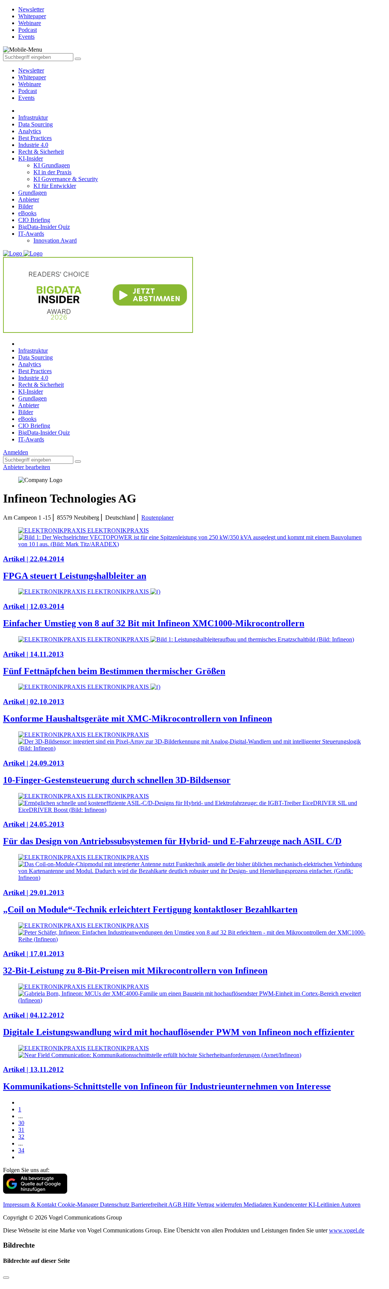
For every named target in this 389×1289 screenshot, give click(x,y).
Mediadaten (258, 1204)
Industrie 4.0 (33, 145)
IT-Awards (31, 233)
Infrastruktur (33, 117)
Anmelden (15, 452)
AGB (175, 1204)
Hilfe (190, 1204)
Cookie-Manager (79, 1204)
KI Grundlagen (51, 165)
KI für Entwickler (54, 186)
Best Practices (35, 138)
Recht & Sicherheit (41, 151)
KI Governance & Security (65, 179)
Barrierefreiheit (149, 1204)
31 (21, 1130)
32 (21, 1136)
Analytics (29, 131)
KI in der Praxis (52, 172)
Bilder (25, 206)
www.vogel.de (346, 1230)
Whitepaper (32, 77)
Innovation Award (55, 240)
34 (21, 1150)
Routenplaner (157, 517)
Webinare (29, 84)
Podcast (27, 91)
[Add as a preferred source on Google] (35, 1191)
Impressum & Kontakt (30, 1204)
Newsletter (31, 70)
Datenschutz (115, 1204)
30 (21, 1123)
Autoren (351, 1204)
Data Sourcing (35, 124)
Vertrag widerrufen (220, 1204)
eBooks (27, 213)
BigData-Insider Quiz (44, 227)
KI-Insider (30, 158)
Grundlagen (32, 192)
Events (26, 98)
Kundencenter (290, 1204)
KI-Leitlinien (324, 1204)
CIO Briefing (34, 220)
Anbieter (28, 199)
